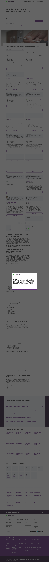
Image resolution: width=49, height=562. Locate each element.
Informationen (23, 282)
